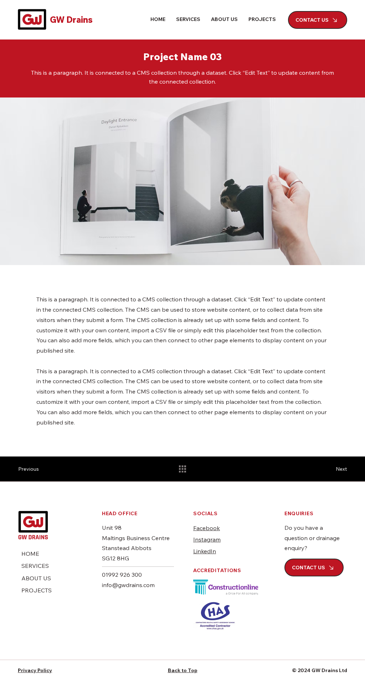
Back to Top (182, 670)
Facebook (206, 528)
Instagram (207, 539)
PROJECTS (36, 590)
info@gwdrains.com (128, 584)
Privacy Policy (35, 670)
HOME (30, 553)
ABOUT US (36, 578)
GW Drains (71, 19)
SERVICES (35, 565)
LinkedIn (204, 551)
